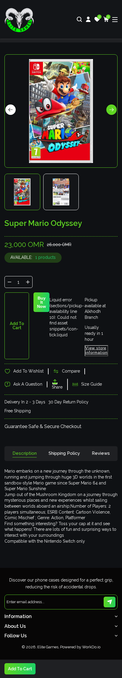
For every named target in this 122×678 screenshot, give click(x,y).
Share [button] (57, 387)
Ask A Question (27, 384)
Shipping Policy (64, 453)
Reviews (101, 453)
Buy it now (41, 302)
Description (24, 453)
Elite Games (47, 647)
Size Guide (91, 384)
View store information (96, 350)
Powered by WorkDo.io (80, 647)
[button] (111, 109)
